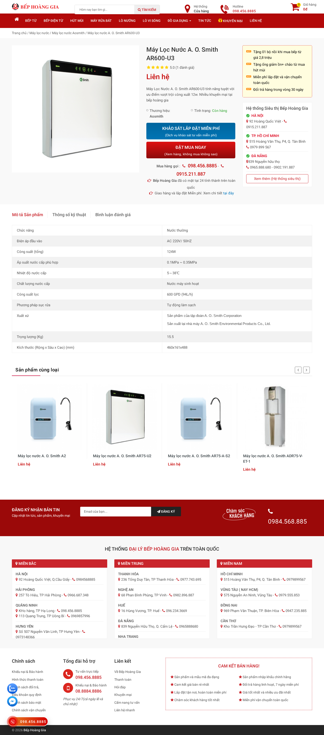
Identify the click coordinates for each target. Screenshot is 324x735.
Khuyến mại (232, 21)
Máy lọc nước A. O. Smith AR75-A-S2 (199, 456)
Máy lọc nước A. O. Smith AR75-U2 (122, 456)
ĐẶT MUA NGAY (191, 150)
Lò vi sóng (152, 21)
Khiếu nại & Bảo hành (27, 672)
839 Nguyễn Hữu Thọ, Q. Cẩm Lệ (146, 626)
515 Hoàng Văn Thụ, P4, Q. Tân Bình (252, 579)
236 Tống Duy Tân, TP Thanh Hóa (147, 579)
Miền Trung (131, 563)
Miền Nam (232, 563)
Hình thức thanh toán (27, 679)
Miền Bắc (27, 563)
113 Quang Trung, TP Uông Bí (41, 616)
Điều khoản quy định (27, 695)
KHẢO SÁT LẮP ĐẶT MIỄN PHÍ (191, 131)
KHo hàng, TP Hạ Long (36, 611)
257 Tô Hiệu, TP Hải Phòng (40, 595)
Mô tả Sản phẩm (27, 214)
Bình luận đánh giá (113, 214)
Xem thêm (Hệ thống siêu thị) (277, 179)
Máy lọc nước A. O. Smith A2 (42, 456)
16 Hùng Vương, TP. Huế (140, 611)
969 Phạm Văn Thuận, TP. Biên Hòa (251, 611)
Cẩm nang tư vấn (127, 702)
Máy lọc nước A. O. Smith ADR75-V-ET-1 (273, 458)
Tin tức (204, 21)
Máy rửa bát (101, 21)
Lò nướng (127, 21)
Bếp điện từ (53, 21)
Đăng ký (167, 511)
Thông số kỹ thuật (69, 214)
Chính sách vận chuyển (29, 710)
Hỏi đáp (120, 687)
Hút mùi (76, 21)
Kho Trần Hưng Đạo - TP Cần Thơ (250, 626)
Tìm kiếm (148, 10)
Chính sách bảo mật (26, 702)
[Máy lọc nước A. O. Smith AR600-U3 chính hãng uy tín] (75, 108)
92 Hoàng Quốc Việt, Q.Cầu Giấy (44, 579)
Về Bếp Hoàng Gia (127, 672)
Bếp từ (31, 21)
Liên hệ (256, 21)
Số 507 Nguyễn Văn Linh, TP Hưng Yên (49, 632)
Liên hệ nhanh (124, 710)
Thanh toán (122, 679)
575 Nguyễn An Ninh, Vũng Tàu (248, 595)
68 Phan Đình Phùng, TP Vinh (144, 595)
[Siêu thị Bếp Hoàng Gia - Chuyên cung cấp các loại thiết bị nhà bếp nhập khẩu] (35, 6)
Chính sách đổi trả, (25, 687)
